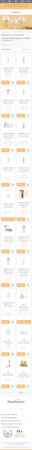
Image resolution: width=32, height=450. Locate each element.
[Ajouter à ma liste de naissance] (12, 82)
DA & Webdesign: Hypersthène (9, 447)
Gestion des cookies (19, 444)
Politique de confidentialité (21, 443)
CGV (5, 443)
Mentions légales (10, 443)
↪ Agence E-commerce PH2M (23, 447)
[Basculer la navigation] (2, 12)
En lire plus (5, 45)
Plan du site (11, 444)
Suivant (21, 392)
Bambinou (16, 12)
